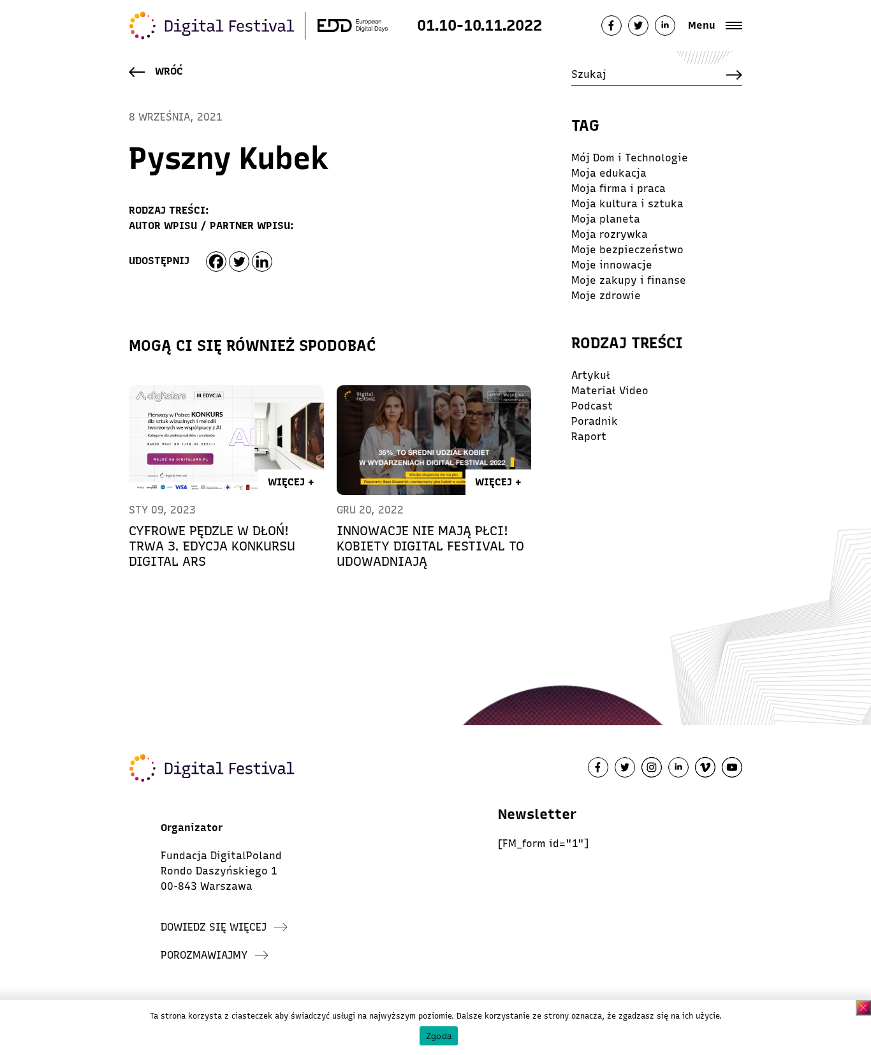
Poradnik (594, 421)
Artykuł (590, 375)
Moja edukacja (609, 173)
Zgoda (438, 1036)
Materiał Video (609, 391)
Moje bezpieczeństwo (627, 250)
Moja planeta (605, 219)
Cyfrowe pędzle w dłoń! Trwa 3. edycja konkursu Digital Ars (212, 546)
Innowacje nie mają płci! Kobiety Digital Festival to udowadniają (430, 546)
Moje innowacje (611, 265)
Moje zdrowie (606, 296)
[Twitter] (239, 261)
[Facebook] (216, 261)
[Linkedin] (262, 261)
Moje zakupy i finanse (628, 280)
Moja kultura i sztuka (627, 204)
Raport (588, 437)
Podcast (592, 406)
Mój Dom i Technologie (629, 158)
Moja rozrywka (609, 234)
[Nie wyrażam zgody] (863, 1007)
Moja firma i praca (618, 188)
